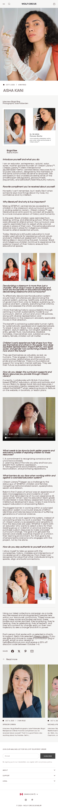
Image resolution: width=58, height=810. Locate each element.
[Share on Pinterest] (25, 651)
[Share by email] (32, 651)
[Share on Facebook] (12, 651)
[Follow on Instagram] (26, 800)
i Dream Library (40, 636)
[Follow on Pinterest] (32, 800)
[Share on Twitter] (19, 651)
